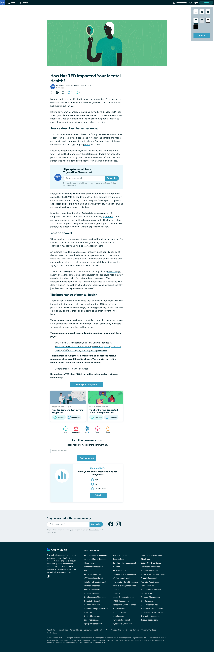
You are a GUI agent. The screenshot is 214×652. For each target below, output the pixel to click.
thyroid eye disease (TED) (104, 112)
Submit (98, 495)
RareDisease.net (147, 586)
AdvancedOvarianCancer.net (96, 559)
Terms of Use (71, 185)
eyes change (113, 271)
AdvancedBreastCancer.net (95, 555)
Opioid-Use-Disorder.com (152, 563)
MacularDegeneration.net (123, 597)
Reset (202, 35)
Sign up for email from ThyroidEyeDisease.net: (78, 171)
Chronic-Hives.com (92, 605)
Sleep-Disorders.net (149, 605)
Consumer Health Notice (94, 630)
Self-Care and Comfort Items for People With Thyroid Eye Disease (88, 346)
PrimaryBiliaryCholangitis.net (153, 574)
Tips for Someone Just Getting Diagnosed (67, 411)
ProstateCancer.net (149, 578)
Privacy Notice (191, 642)
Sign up (201, 636)
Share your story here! (87, 384)
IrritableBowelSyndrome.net (124, 586)
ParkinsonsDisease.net (150, 567)
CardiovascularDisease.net (95, 597)
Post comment (87, 458)
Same (107, 429)
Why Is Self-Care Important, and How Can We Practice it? (83, 342)
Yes (96, 479)
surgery (108, 285)
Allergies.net (89, 563)
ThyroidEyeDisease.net (150, 616)
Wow (96, 429)
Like (64, 429)
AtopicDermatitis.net (92, 574)
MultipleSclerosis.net (121, 620)
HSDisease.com (119, 570)
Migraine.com (118, 616)
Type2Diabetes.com (149, 620)
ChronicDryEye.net (92, 601)
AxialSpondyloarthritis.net (95, 582)
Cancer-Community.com (94, 593)
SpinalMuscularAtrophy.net (152, 612)
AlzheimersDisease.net (93, 567)
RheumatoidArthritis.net (151, 589)
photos (86, 144)
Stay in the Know (154, 625)
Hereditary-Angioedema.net (124, 563)
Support (76, 429)
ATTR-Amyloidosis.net (93, 578)
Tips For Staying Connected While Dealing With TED (103, 411)
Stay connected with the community (69, 518)
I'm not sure (100, 488)
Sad (85, 429)
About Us (51, 630)
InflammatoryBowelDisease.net (125, 582)
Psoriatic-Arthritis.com (150, 582)
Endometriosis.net (91, 620)
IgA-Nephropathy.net (121, 578)
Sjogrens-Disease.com (150, 597)
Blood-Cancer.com (92, 589)
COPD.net (88, 612)
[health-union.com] (57, 550)
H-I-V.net (116, 567)
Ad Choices (52, 633)
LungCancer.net (119, 589)
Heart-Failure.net (119, 555)
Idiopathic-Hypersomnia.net (124, 574)
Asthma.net (89, 570)
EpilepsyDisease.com (93, 624)
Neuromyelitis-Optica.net (151, 555)
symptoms (108, 216)
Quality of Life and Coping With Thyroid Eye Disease (81, 350)
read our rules (80, 445)
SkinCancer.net (147, 601)
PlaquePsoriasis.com (149, 570)
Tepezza (95, 285)
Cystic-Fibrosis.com (92, 616)
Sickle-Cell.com (147, 593)
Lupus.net (116, 593)
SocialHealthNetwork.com (152, 608)
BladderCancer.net (92, 586)
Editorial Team (64, 85)
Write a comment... (61, 450)
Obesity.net (145, 559)
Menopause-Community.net (124, 605)
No (96, 484)
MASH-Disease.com (120, 601)
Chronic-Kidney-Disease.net (96, 608)
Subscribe (206, 3)
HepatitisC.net (118, 559)
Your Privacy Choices (115, 630)
